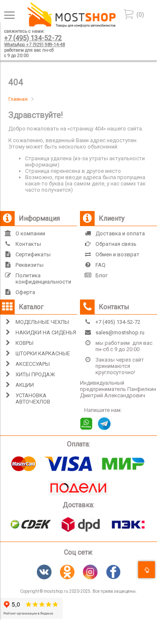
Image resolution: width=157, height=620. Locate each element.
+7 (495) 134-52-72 (33, 38)
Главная (18, 99)
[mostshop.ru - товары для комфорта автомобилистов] (72, 25)
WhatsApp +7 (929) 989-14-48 (34, 44)
